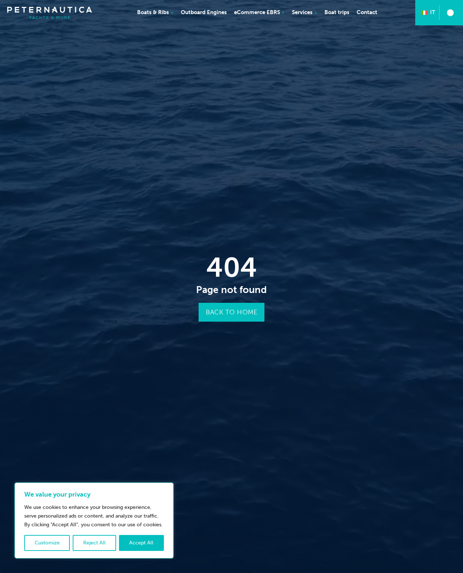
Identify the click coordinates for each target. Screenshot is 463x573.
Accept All (141, 543)
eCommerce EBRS (257, 12)
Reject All (94, 543)
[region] (94, 520)
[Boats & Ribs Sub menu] (172, 13)
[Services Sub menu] (315, 13)
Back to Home (231, 312)
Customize (47, 543)
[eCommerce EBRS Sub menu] (283, 13)
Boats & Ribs (153, 12)
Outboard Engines (204, 12)
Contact (367, 12)
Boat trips (336, 12)
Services (302, 12)
